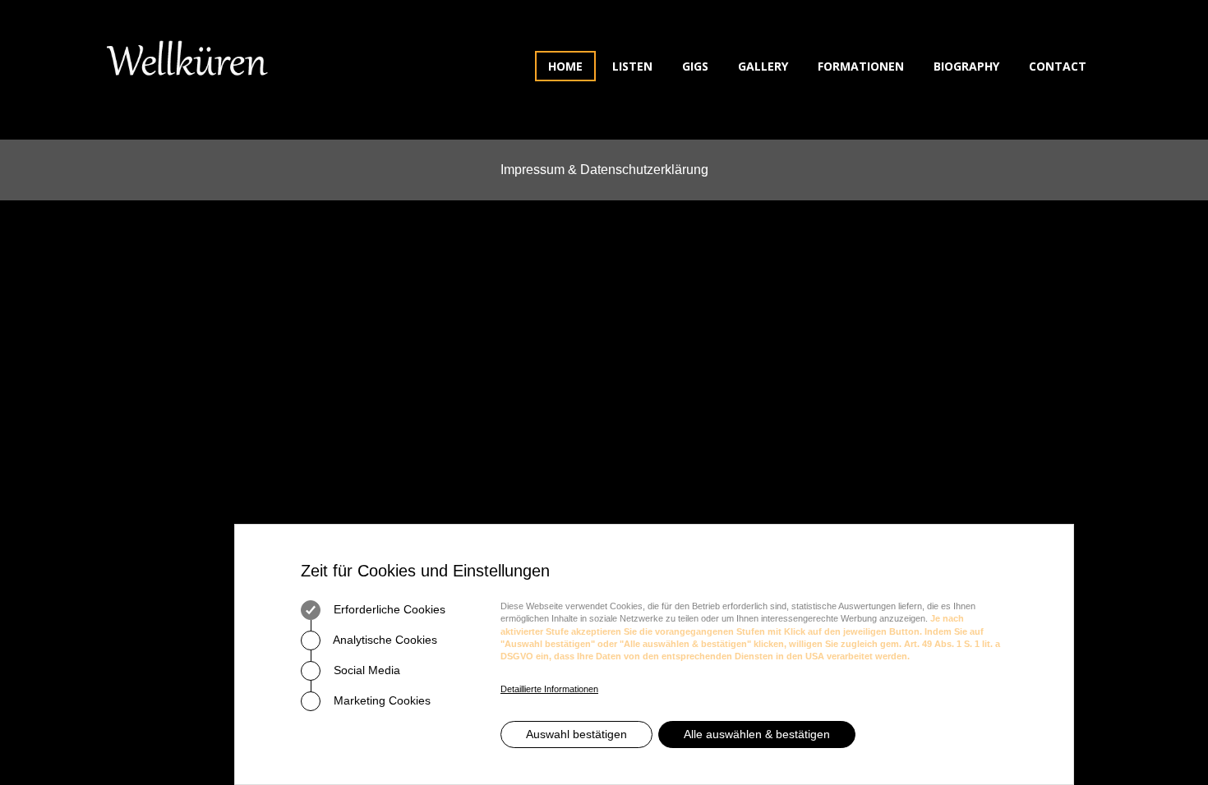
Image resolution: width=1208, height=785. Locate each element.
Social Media (365, 670)
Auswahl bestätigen (576, 734)
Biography (966, 66)
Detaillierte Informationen (549, 689)
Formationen (861, 66)
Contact (1057, 66)
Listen (632, 66)
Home (565, 66)
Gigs (695, 66)
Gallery (763, 66)
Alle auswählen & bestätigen (757, 734)
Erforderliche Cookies (387, 609)
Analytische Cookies (383, 639)
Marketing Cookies (380, 700)
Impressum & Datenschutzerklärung (604, 170)
